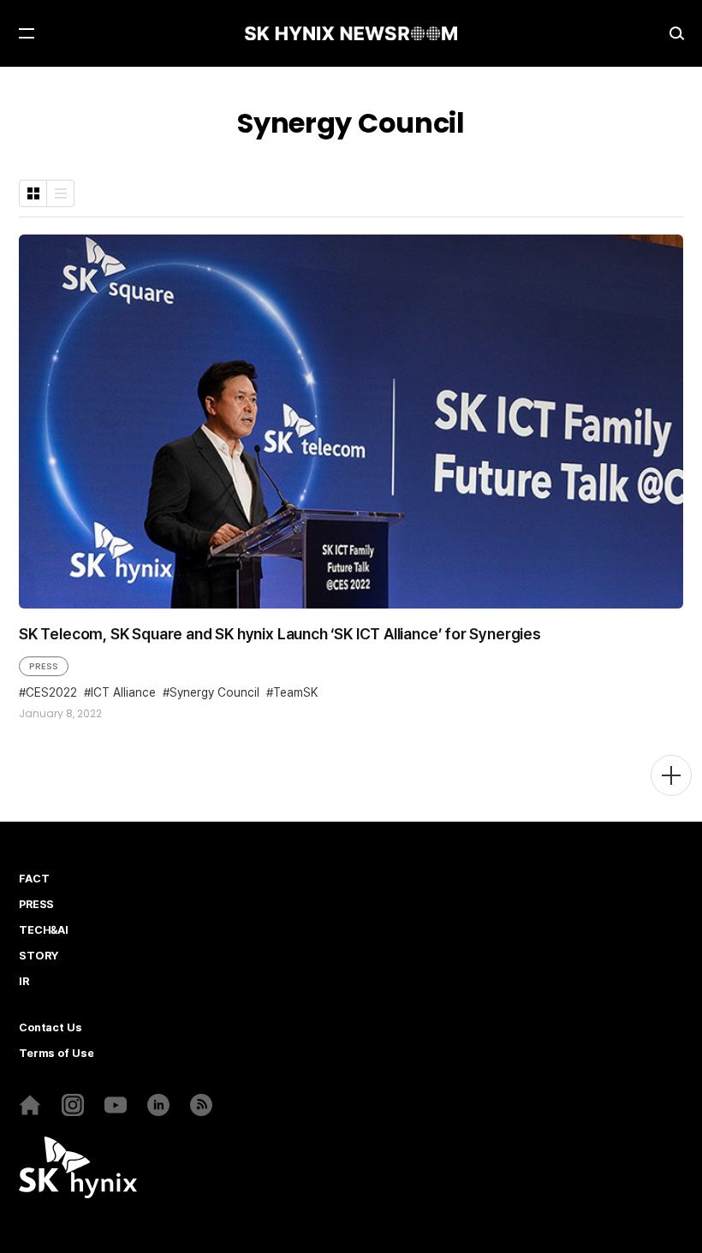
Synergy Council (214, 692)
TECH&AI (43, 930)
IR (24, 982)
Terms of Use (56, 1054)
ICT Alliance (123, 692)
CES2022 (51, 692)
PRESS (43, 666)
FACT (34, 879)
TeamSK (295, 692)
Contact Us (50, 1028)
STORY (38, 956)
